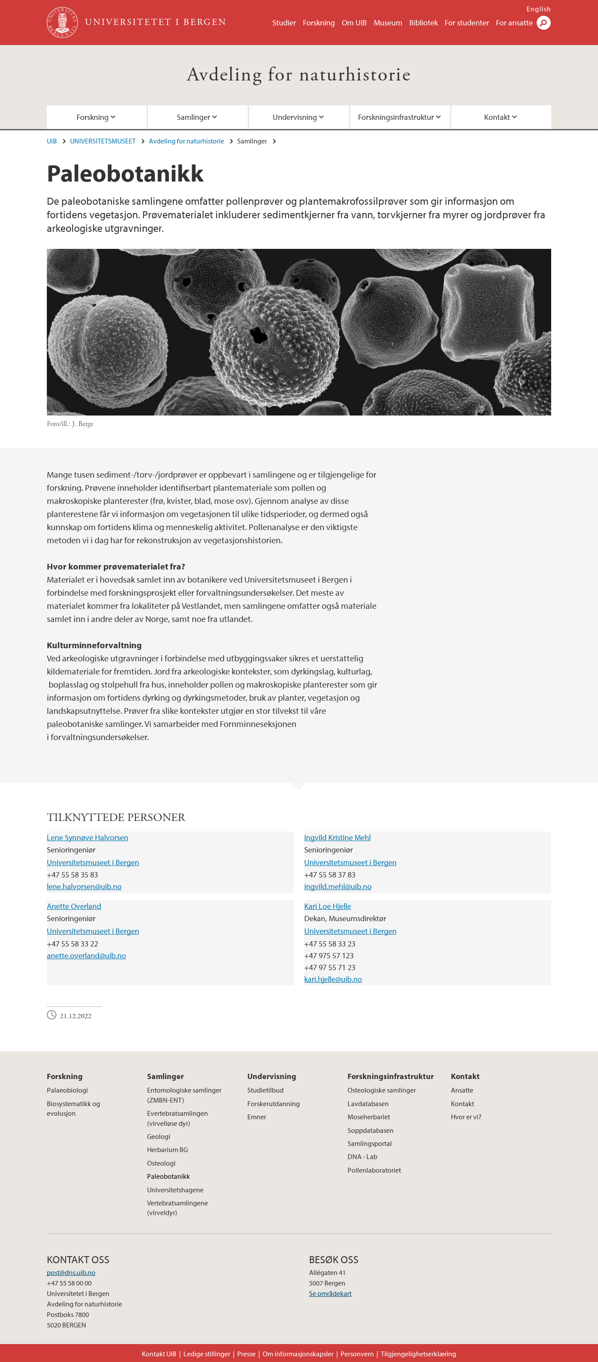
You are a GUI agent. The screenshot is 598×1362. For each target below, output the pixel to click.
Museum (388, 22)
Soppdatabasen (371, 1130)
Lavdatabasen (368, 1103)
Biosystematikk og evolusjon (73, 1108)
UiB (52, 140)
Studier (284, 22)
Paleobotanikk (168, 1176)
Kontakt (497, 117)
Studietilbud (265, 1090)
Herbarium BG (167, 1149)
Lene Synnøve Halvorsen (87, 837)
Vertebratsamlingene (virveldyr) (177, 1207)
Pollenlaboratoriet (374, 1170)
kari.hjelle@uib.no (333, 979)
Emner (256, 1116)
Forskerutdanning (273, 1103)
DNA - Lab (362, 1156)
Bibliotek (423, 22)
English (539, 8)
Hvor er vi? (466, 1116)
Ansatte (462, 1090)
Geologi (158, 1136)
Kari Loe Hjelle (327, 906)
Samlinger (193, 117)
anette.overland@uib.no (86, 955)
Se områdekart (330, 1293)
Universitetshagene (175, 1189)
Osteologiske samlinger (382, 1090)
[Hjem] (63, 22)
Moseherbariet (369, 1116)
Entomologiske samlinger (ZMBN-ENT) (184, 1095)
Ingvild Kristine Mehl (337, 837)
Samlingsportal (370, 1143)
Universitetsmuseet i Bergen (93, 862)
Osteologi (161, 1163)
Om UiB (354, 22)
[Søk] (543, 22)
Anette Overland (74, 906)
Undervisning (295, 117)
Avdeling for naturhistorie (299, 75)
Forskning (319, 22)
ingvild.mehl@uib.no (338, 886)
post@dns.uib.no (71, 1272)
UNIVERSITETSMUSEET (103, 140)
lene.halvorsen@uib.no (84, 886)
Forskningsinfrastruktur (396, 117)
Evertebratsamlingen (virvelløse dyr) (177, 1118)
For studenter (467, 22)
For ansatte (514, 22)
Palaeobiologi (67, 1090)
